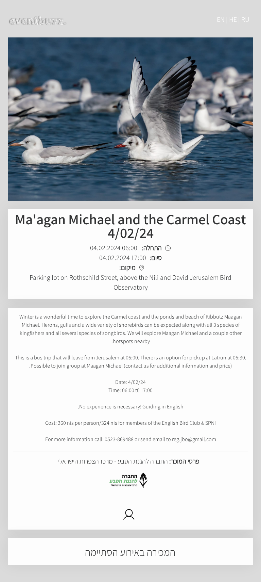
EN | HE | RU (233, 19)
